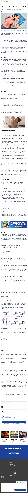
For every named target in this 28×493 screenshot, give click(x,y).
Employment (2, 476)
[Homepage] (5, 1)
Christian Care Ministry (3, 475)
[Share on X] (5, 403)
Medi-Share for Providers (12, 465)
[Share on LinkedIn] (7, 403)
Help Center (11, 470)
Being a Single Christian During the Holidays (4, 439)
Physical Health (3, 412)
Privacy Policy (2, 477)
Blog (3, 3)
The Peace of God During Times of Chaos (14, 439)
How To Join (2, 465)
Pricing (1, 464)
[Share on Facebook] (3, 403)
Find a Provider (11, 464)
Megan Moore (4, 11)
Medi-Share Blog (2, 470)
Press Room (2, 478)
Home (1, 3)
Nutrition (15, 412)
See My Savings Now (14, 453)
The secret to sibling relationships (23, 439)
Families (8, 412)
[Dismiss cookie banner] (25, 484)
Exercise (11, 412)
